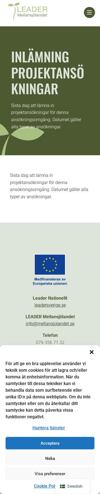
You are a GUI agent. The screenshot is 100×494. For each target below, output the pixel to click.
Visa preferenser (50, 473)
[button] (91, 352)
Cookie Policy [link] (47, 486)
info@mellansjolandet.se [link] (50, 323)
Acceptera (50, 443)
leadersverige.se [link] (50, 305)
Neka (50, 458)
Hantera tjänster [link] (48, 428)
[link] (44, 12)
